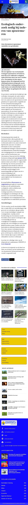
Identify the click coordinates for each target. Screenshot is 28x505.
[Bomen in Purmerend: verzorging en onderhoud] (4, 372)
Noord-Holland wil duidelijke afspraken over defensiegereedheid (17, 471)
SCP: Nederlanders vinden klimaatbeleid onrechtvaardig (6, 306)
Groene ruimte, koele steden (15, 389)
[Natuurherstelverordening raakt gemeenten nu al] (4, 378)
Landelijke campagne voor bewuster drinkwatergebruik (20, 280)
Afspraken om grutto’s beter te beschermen (6, 293)
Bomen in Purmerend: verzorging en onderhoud (17, 371)
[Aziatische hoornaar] (4, 396)
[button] (2, 2)
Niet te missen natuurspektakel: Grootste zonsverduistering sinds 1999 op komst (16, 384)
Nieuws (6, 18)
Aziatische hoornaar (13, 395)
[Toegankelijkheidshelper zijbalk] (26, 1)
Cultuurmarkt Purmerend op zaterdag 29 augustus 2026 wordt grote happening (17, 463)
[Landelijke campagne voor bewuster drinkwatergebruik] (21, 273)
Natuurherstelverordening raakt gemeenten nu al (16, 377)
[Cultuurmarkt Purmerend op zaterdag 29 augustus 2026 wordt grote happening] (4, 464)
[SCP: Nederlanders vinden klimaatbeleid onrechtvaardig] (7, 300)
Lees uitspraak (6, 244)
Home (2, 18)
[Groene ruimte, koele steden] (4, 390)
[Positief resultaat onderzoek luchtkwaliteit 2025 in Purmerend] (21, 300)
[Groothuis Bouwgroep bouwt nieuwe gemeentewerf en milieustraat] (21, 314)
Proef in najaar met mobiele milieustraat (19, 293)
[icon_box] (8, 428)
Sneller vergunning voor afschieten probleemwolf (7, 279)
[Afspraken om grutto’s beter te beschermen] (7, 287)
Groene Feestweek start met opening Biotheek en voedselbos (7, 320)
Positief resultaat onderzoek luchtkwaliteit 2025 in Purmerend (20, 306)
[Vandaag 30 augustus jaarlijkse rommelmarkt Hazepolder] (4, 456)
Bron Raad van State (6, 39)
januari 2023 (22, 158)
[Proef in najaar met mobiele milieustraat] (21, 287)
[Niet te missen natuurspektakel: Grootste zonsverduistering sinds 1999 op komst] (4, 383)
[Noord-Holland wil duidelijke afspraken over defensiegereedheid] (4, 472)
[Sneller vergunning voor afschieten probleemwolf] (7, 273)
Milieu (10, 18)
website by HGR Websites (20, 503)
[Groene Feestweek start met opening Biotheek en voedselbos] (7, 314)
